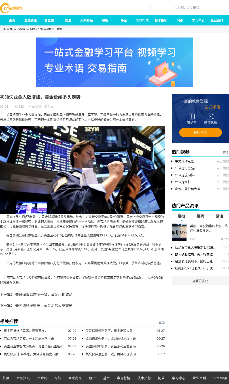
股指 (105, 20)
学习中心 (198, 20)
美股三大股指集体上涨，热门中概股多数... (209, 228)
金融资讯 (30, 20)
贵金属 (49, 20)
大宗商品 (86, 20)
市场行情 (142, 20)
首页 (12, 20)
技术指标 (161, 20)
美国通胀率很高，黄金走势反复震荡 (43, 305)
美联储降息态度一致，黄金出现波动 (43, 294)
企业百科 (217, 20)
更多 (162, 322)
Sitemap (220, 378)
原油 (68, 20)
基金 (124, 20)
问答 (180, 20)
